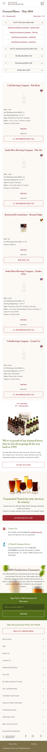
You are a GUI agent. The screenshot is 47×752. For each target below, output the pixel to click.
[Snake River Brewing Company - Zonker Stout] (23, 287)
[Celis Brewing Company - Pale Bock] (23, 98)
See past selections (23, 465)
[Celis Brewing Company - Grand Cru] (23, 354)
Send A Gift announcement (23, 631)
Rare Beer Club (23, 260)
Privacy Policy (13, 744)
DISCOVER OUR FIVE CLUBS (23, 518)
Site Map (34, 744)
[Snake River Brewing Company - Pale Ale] (23, 163)
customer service (36, 532)
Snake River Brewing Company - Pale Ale (24, 32)
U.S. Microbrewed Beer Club (23, 139)
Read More (23, 129)
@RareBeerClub (9, 737)
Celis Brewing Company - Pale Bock (23, 37)
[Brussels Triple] (23, 228)
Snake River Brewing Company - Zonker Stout (23, 27)
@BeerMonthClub (10, 736)
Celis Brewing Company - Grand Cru (23, 42)
